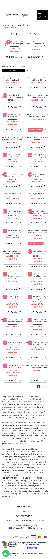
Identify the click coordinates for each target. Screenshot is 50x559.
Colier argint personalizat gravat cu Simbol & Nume (35, 42)
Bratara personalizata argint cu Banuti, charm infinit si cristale (12, 252)
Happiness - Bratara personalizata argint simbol (37, 212)
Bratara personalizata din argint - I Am (12, 195)
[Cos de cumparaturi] (40, 17)
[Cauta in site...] (45, 17)
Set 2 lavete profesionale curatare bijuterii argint (37, 231)
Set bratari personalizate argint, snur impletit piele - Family (12, 212)
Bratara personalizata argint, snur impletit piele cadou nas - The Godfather (37, 366)
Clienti (24, 511)
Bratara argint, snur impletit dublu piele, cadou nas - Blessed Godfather (37, 195)
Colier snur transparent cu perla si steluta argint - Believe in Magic (12, 298)
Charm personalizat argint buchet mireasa (37, 138)
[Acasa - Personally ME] (17, 15)
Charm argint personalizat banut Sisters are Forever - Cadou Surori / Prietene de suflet (12, 138)
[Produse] (40, 13)
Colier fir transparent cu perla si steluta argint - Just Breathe (37, 156)
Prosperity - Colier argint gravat (37, 175)
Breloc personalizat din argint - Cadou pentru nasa (12, 275)
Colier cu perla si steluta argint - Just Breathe (12, 79)
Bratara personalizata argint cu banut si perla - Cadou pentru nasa (37, 252)
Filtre (14, 70)
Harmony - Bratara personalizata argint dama (12, 156)
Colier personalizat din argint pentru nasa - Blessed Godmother (37, 320)
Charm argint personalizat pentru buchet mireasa (37, 96)
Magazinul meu (24, 506)
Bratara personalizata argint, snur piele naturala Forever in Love (12, 320)
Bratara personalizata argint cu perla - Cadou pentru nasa (12, 231)
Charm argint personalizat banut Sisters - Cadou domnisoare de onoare (37, 115)
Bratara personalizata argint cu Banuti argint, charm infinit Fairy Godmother (14, 42)
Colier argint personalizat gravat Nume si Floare (37, 79)
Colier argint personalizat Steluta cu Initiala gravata (37, 275)
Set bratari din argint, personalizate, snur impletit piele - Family (12, 96)
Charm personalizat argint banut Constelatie (12, 175)
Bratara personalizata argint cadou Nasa (12, 115)
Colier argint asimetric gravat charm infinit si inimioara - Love (12, 366)
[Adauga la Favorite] (21, 57)
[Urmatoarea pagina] (45, 386)
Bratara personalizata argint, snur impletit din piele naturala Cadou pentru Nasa (37, 343)
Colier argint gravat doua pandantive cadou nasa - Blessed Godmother (12, 343)
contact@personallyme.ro (26, 525)
